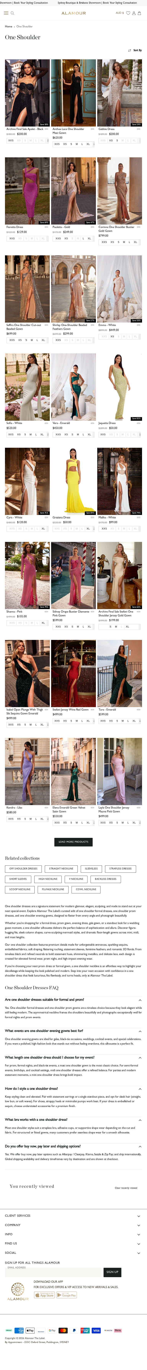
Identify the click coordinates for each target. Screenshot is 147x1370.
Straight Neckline (61, 869)
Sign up (112, 1272)
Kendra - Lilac (14, 808)
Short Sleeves (18, 879)
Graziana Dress (61, 517)
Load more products (73, 842)
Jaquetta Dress (107, 423)
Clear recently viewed (126, 1188)
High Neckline (48, 879)
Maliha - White (107, 517)
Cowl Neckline (86, 890)
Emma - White (107, 325)
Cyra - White (14, 517)
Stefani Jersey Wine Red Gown (71, 710)
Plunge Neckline (53, 890)
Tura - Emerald (107, 710)
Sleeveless (91, 869)
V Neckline (76, 879)
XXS (103, 140)
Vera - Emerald (61, 423)
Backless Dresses (106, 879)
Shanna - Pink (14, 612)
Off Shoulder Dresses (23, 869)
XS (19, 140)
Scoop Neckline (19, 890)
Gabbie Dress (106, 129)
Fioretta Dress (15, 227)
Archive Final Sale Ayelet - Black (25, 129)
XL (42, 140)
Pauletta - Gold (61, 227)
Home (8, 26)
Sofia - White (14, 423)
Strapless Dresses (120, 869)
